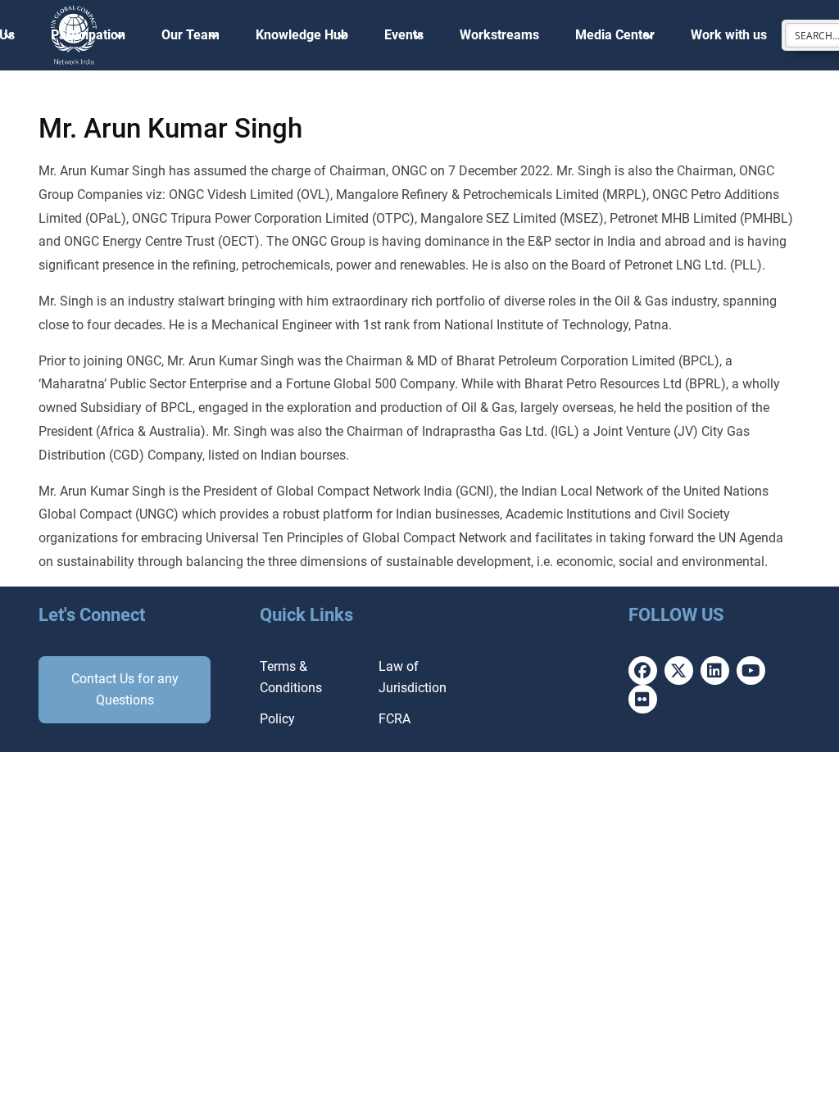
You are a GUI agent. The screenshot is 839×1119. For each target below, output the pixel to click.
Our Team (190, 35)
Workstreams (499, 35)
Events (404, 35)
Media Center (615, 35)
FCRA (394, 719)
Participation (88, 35)
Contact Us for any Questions (125, 689)
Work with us (729, 35)
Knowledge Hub (302, 35)
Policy (277, 719)
